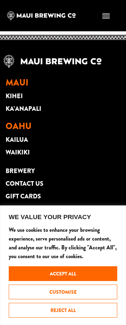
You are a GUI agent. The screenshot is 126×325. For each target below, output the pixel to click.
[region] (63, 265)
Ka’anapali (23, 108)
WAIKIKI (18, 152)
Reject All (63, 310)
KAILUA (17, 139)
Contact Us (24, 183)
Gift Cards (23, 196)
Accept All (63, 273)
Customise (63, 291)
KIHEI (14, 96)
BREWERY (20, 171)
